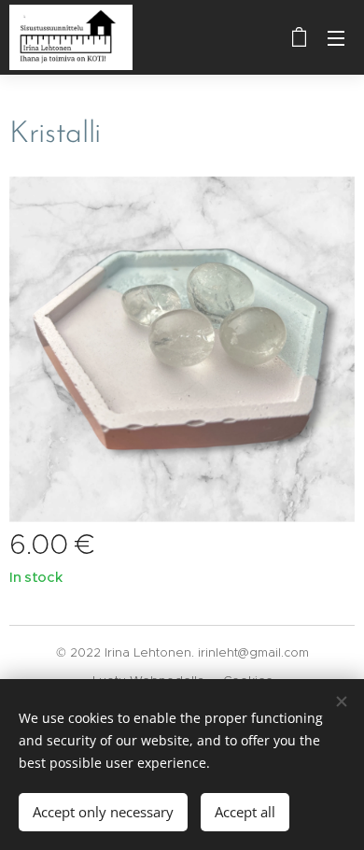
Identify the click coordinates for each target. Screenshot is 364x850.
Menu (336, 37)
